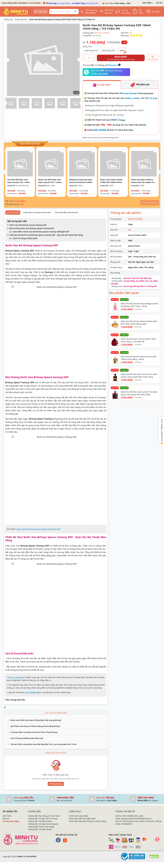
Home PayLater (130, 93)
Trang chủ (8, 19)
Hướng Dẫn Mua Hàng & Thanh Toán (44, 816)
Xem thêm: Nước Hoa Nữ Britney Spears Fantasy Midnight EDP (41, 231)
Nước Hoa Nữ (21, 19)
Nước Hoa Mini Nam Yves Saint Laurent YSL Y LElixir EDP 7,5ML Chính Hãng (49, 181)
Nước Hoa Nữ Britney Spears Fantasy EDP (28, 225)
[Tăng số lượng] (93, 58)
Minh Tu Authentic (16, 677)
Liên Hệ (6, 818)
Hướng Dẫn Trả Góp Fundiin (40, 829)
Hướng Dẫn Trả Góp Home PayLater (43, 824)
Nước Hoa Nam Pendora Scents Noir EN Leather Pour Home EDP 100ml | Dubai (143, 181)
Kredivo (128, 98)
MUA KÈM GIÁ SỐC (30, 143)
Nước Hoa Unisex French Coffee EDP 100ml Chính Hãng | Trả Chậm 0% (111, 181)
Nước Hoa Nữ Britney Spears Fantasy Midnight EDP (38, 529)
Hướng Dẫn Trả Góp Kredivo (40, 821)
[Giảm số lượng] (84, 58)
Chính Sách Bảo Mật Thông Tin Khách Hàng (87, 821)
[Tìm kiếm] (51, 11)
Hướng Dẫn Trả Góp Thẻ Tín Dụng (42, 818)
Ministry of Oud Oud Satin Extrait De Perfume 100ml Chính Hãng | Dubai (80, 181)
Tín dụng (153, 98)
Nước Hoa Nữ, (97, 138)
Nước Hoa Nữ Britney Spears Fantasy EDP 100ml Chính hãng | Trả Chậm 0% (62, 19)
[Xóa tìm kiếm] (75, 11)
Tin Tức (159, 3)
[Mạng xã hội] (157, 839)
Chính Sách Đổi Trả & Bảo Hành (82, 818)
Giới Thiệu (146, 3)
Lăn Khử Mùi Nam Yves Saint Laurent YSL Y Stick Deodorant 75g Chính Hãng (19, 181)
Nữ (130, 33)
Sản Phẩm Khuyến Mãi (110, 138)
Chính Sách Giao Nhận (78, 816)
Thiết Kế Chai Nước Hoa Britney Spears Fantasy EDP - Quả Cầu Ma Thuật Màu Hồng (46, 235)
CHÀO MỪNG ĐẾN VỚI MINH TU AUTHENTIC (21, 3)
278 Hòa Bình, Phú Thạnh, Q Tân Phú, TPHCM (142, 821)
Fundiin (136, 98)
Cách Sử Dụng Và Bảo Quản (25, 238)
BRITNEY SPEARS (102, 33)
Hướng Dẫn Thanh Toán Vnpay (41, 826)
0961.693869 (100, 129)
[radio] (131, 35)
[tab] (55, 720)
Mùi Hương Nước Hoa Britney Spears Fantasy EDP (31, 228)
